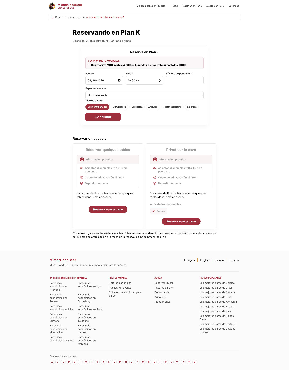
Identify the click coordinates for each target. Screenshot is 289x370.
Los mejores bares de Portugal (218, 324)
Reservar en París (192, 6)
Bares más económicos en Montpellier (59, 329)
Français (189, 260)
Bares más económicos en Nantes (87, 329)
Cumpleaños (119, 107)
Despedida (137, 107)
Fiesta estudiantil (172, 107)
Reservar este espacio (108, 209)
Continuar (103, 117)
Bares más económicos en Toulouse (87, 318)
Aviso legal (160, 297)
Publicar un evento (120, 287)
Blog (175, 6)
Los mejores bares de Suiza (216, 297)
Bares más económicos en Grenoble (59, 286)
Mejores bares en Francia (150, 6)
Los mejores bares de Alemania (218, 301)
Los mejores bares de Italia (215, 311)
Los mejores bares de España (217, 306)
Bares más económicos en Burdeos (59, 318)
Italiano (219, 260)
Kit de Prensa (162, 301)
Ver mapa (234, 6)
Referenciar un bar (120, 282)
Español (234, 260)
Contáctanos (161, 292)
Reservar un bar (163, 282)
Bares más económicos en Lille (61, 307)
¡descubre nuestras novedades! (105, 17)
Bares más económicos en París (90, 307)
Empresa (191, 107)
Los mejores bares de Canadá (217, 292)
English (204, 260)
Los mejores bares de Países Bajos (217, 317)
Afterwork (153, 107)
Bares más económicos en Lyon (90, 284)
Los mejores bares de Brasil (216, 287)
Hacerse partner (164, 287)
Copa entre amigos (97, 107)
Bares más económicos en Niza (61, 338)
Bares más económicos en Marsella (87, 340)
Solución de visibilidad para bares (125, 294)
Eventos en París (215, 6)
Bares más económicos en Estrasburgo (87, 298)
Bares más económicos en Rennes (59, 298)
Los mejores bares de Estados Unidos (217, 330)
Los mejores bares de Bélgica (217, 282)
